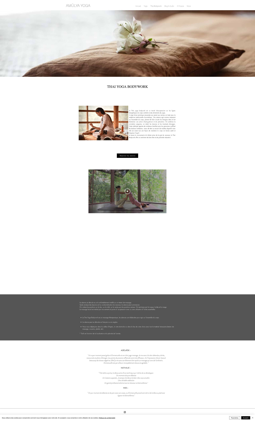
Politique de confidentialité (107, 418)
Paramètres (234, 418)
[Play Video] (127, 191)
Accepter (246, 418)
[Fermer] (252, 417)
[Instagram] (125, 412)
